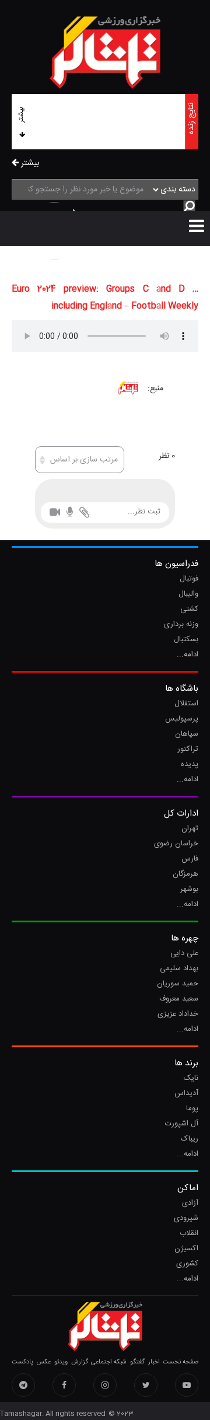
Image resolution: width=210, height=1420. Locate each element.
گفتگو (137, 1362)
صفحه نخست (180, 1362)
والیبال (188, 593)
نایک (191, 1078)
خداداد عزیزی (178, 1014)
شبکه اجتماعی (109, 1362)
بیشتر (21, 115)
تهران (189, 828)
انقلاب (189, 1233)
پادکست (22, 1362)
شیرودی (186, 1218)
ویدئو (61, 1362)
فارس (189, 858)
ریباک (189, 1138)
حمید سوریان (177, 983)
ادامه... (187, 654)
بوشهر (189, 889)
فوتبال (189, 578)
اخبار (154, 1362)
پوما (192, 1108)
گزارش (79, 1362)
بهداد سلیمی (179, 968)
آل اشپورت (181, 1123)
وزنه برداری (181, 624)
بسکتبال (186, 639)
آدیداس (186, 1093)
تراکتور (187, 749)
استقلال (186, 703)
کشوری (187, 1263)
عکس (43, 1362)
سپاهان (186, 734)
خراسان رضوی (176, 843)
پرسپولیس (181, 718)
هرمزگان (185, 874)
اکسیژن (186, 1248)
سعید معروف (178, 998)
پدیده (189, 764)
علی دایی (184, 953)
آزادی (190, 1203)
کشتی (189, 609)
